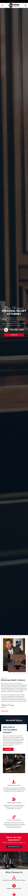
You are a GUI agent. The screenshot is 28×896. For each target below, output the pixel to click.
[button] (2, 5)
